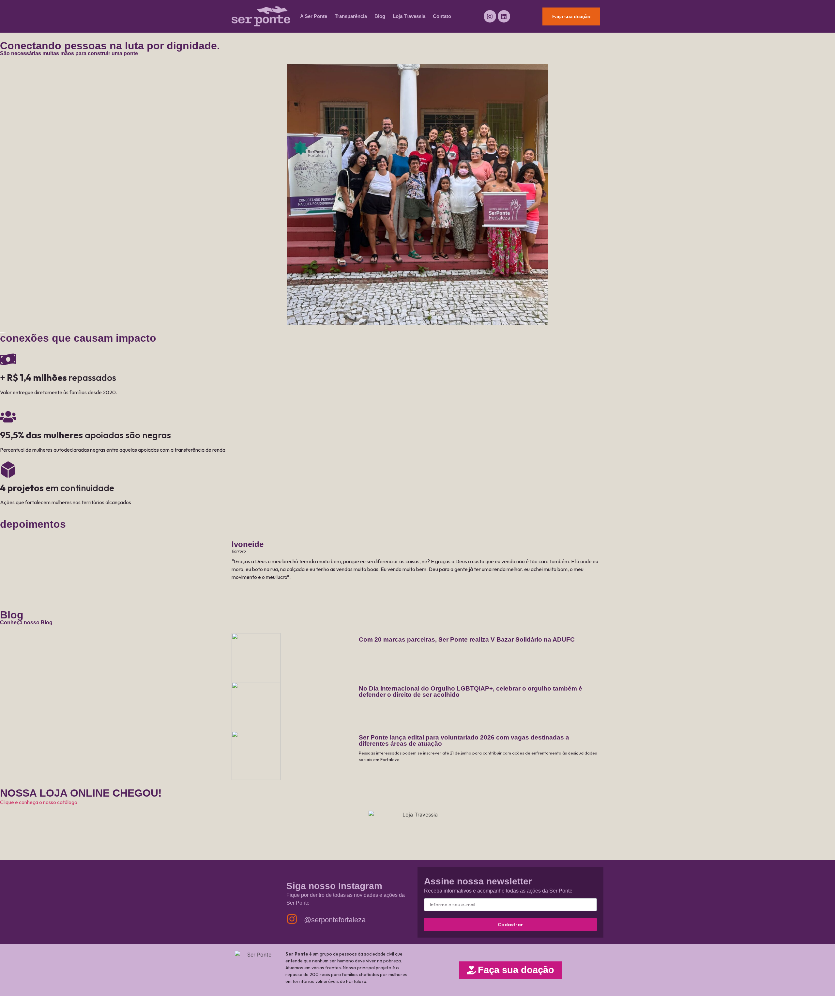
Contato (442, 16)
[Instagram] (490, 16)
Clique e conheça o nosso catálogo (38, 802)
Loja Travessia (409, 16)
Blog (379, 16)
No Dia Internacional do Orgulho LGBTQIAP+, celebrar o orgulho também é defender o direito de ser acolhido (470, 691)
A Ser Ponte (313, 16)
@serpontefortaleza (335, 920)
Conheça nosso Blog (26, 622)
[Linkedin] (504, 16)
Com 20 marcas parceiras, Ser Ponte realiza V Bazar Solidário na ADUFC (467, 639)
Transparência (351, 16)
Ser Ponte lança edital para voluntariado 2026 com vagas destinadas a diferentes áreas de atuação (464, 740)
